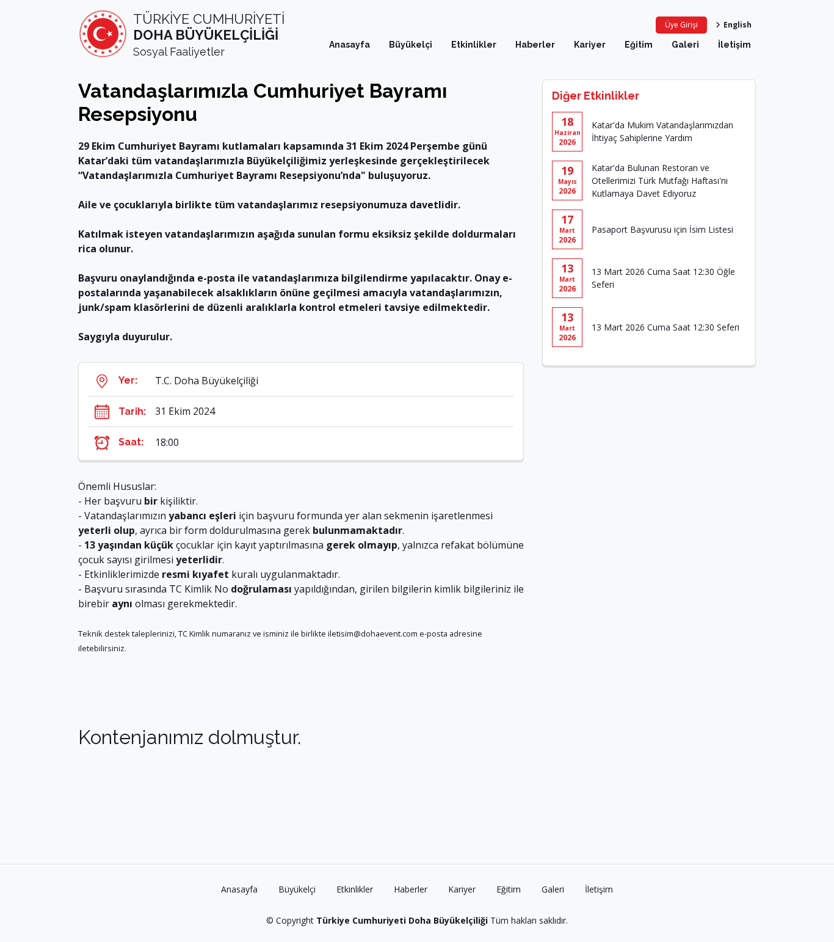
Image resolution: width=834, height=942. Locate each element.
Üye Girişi (681, 25)
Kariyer (590, 44)
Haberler (535, 44)
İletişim (734, 44)
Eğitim (639, 44)
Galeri (685, 44)
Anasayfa (349, 44)
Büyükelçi (410, 44)
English (737, 25)
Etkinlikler (473, 44)
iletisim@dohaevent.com (373, 633)
